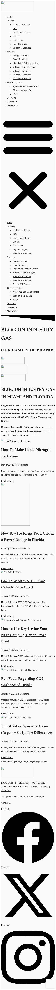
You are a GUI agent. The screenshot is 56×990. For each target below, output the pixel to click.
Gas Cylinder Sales (21, 32)
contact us (48, 431)
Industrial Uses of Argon (24, 67)
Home (9, 17)
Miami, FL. (33, 435)
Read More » (7, 481)
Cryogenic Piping (21, 55)
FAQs (15, 94)
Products (11, 20)
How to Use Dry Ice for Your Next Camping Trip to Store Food (24, 635)
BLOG (44, 787)
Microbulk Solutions (22, 48)
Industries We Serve (22, 71)
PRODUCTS (7, 783)
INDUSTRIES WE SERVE (14, 787)
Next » (45, 761)
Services (11, 51)
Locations (11, 98)
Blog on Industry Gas (22, 90)
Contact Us (12, 101)
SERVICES (22, 783)
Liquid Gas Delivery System (25, 63)
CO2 (15, 28)
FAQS (34, 787)
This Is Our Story (15, 82)
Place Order (12, 105)
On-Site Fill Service (22, 78)
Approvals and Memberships (26, 86)
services (49, 427)
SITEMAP (6, 790)
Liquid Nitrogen (20, 44)
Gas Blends (18, 40)
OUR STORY (38, 783)
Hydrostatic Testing (21, 24)
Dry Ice (16, 36)
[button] (28, 164)
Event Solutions (20, 59)
